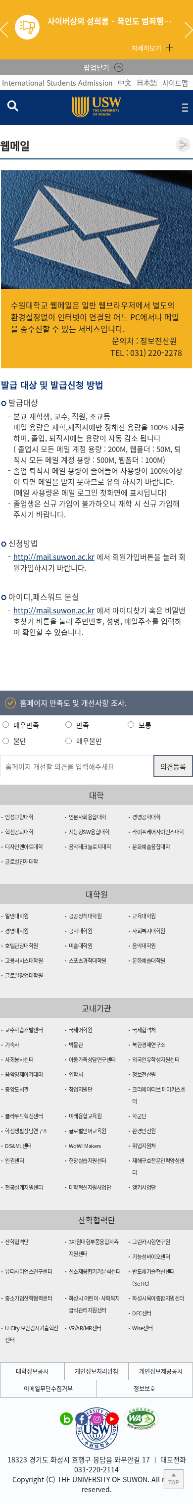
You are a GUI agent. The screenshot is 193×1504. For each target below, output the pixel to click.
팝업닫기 (96, 67)
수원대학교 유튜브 (112, 1418)
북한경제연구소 (148, 1045)
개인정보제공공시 (161, 1371)
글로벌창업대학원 (24, 975)
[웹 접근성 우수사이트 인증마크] (141, 1413)
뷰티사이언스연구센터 (28, 1271)
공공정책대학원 (85, 916)
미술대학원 (81, 946)
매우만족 (26, 725)
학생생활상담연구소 (26, 1131)
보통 (145, 725)
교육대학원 (144, 916)
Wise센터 (142, 1328)
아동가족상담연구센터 (92, 1059)
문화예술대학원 (148, 960)
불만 (19, 741)
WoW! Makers (85, 1146)
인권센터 (14, 1160)
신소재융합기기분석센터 (95, 1271)
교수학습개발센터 (24, 1030)
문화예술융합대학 (151, 847)
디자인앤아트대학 (24, 847)
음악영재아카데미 (24, 1074)
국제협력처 (144, 1030)
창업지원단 (81, 1089)
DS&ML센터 (18, 1146)
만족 (82, 725)
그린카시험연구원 (151, 1242)
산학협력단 (17, 1242)
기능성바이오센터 (151, 1257)
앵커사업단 (144, 1187)
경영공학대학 (146, 817)
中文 (125, 82)
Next (189, 30)
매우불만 (89, 741)
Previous (8, 30)
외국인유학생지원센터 (155, 1059)
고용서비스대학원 (24, 960)
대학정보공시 (32, 1371)
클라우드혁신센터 (24, 1116)
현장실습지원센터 (87, 1160)
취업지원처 (144, 1146)
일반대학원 (17, 916)
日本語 (147, 82)
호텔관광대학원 (21, 946)
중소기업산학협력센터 (28, 1298)
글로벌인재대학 (21, 861)
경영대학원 (17, 931)
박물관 (76, 1045)
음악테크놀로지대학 (90, 847)
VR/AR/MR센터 (85, 1328)
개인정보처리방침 (96, 1371)
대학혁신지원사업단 (90, 1187)
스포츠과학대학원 (87, 960)
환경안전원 (144, 1131)
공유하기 (183, 144)
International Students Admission (57, 83)
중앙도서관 (17, 1089)
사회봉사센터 (19, 1059)
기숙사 (12, 1045)
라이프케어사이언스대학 (158, 832)
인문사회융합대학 (87, 817)
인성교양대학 (19, 817)
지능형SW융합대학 (89, 832)
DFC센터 (141, 1313)
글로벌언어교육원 (87, 1131)
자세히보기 (146, 47)
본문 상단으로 (174, 1479)
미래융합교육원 (85, 1116)
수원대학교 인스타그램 (97, 1418)
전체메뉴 (185, 107)
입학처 (76, 1074)
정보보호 (144, 1388)
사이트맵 (175, 83)
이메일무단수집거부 (48, 1388)
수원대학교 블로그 (66, 1418)
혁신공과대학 (19, 832)
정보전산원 (144, 1074)
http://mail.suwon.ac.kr (54, 556)
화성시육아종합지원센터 (158, 1298)
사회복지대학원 (148, 931)
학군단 (139, 1116)
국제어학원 (81, 1030)
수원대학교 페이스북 (81, 1418)
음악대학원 (144, 946)
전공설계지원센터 (24, 1187)
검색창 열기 (12, 105)
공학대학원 (81, 931)
